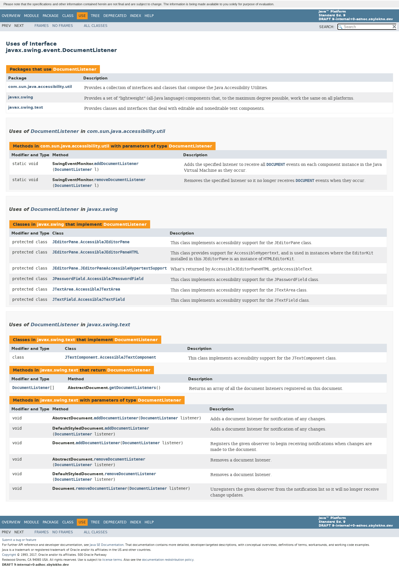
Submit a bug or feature (19, 540)
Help (149, 16)
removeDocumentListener (119, 179)
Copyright (9, 554)
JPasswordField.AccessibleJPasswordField (97, 278)
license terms (112, 559)
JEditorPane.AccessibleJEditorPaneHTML (95, 252)
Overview (11, 16)
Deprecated (114, 16)
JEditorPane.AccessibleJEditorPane (90, 241)
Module (31, 16)
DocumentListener (74, 69)
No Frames (62, 26)
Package (51, 16)
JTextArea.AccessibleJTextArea (86, 289)
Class (68, 16)
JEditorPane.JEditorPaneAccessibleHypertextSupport (109, 268)
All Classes (95, 26)
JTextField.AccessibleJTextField (88, 299)
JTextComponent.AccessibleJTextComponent (110, 357)
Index (135, 16)
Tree (95, 16)
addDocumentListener (116, 163)
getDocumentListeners (132, 387)
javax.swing (20, 97)
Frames (41, 26)
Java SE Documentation (107, 544)
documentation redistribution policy (167, 559)
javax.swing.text (25, 107)
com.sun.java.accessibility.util (40, 86)
